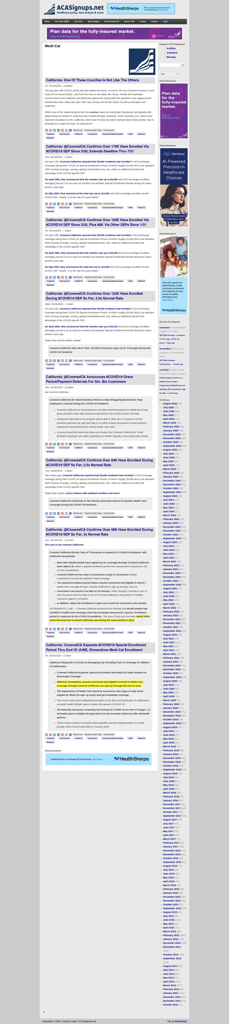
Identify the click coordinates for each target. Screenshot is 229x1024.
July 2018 (168, 777)
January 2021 (170, 661)
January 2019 (170, 754)
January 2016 (170, 893)
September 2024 (172, 492)
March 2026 (169, 422)
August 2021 (170, 634)
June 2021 (169, 642)
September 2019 (172, 723)
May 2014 (168, 977)
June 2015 (169, 920)
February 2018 (171, 796)
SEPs (131, 134)
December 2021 (171, 619)
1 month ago (172, 393)
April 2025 (168, 465)
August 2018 (170, 773)
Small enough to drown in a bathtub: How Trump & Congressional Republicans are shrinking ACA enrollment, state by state (172, 385)
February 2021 (171, 658)
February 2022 (171, 611)
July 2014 (168, 970)
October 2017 (170, 812)
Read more (78, 130)
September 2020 (172, 677)
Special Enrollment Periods (113, 134)
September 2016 (172, 862)
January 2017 (170, 846)
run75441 (164, 370)
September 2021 (172, 631)
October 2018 (170, 765)
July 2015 (168, 916)
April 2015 (168, 927)
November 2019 (172, 715)
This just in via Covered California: (64, 544)
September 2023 (172, 538)
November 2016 (172, 854)
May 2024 (168, 507)
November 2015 (172, 900)
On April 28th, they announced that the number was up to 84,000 (81, 179)
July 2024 (168, 500)
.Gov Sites (78, 21)
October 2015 (170, 904)
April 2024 (168, 511)
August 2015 (170, 912)
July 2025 (168, 453)
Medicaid (50, 138)
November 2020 (172, 669)
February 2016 (171, 889)
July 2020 (168, 685)
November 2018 (172, 762)
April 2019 (168, 742)
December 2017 (171, 804)
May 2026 (168, 415)
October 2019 (170, 719)
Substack (172, 52)
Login (165, 21)
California (50, 134)
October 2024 (170, 488)
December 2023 (171, 527)
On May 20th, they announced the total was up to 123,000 (77, 193)
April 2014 (168, 981)
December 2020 (171, 665)
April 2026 (168, 419)
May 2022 (168, 600)
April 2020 (168, 696)
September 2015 (172, 908)
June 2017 (169, 827)
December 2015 (171, 897)
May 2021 (168, 646)
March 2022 (169, 607)
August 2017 (170, 819)
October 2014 (170, 954)
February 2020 (171, 704)
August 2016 (170, 866)
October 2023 (170, 534)
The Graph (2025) (62, 21)
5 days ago (170, 343)
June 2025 (169, 457)
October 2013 (170, 1004)
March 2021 (169, 654)
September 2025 (172, 446)
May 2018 (168, 785)
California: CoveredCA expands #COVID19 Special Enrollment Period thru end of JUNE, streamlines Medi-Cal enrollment (96, 647)
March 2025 (169, 469)
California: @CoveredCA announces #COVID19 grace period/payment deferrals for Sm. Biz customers (89, 379)
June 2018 (169, 781)
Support (154, 21)
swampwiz (164, 327)
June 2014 (169, 974)
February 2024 (171, 519)
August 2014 (170, 966)
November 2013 (172, 1001)
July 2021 (168, 638)
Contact (143, 21)
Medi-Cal (141, 134)
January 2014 (170, 993)
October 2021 (170, 627)
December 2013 (171, 997)
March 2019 (169, 746)
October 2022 (170, 581)
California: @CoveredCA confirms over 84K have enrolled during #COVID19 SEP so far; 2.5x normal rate (99, 462)
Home (47, 21)
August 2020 (170, 681)
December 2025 (171, 434)
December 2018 (171, 758)
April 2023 (168, 557)
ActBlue (171, 48)
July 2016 (168, 869)
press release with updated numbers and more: (93, 493)
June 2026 (169, 411)
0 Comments (109, 130)
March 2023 (169, 561)
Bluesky (171, 57)
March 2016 (169, 885)
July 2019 (168, 731)
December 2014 (171, 943)
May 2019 (168, 738)
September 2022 (172, 584)
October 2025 (170, 442)
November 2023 (172, 530)
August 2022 (170, 588)
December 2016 (171, 850)
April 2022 (168, 604)
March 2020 (169, 700)
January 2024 (170, 523)
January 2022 (170, 615)
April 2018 (168, 789)
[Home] (74, 13)
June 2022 (169, 596)
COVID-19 (78, 134)
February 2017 (171, 842)
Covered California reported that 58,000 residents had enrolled (95, 161)
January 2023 (170, 569)
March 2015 (169, 931)
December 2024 (171, 480)
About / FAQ (129, 21)
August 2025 (170, 449)
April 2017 (168, 835)
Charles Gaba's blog (93, 130)
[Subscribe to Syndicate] (44, 1013)
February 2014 (171, 989)
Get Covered (64, 134)
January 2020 (170, 708)
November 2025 (172, 438)
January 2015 (170, 939)
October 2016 (170, 858)
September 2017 (172, 816)
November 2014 (172, 947)
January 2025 (170, 476)
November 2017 (172, 808)
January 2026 (170, 430)
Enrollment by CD (111, 21)
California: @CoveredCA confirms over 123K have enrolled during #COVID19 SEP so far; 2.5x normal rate (94, 296)
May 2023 (168, 554)
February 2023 (171, 565)
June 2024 (169, 503)
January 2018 (170, 800)
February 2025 (171, 473)
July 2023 (168, 546)
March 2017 (169, 839)
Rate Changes (93, 21)
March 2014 (169, 985)
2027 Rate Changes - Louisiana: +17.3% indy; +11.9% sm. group (172, 339)
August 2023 (170, 542)
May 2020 (168, 692)
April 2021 (168, 650)
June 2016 (169, 873)
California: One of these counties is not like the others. (93, 79)
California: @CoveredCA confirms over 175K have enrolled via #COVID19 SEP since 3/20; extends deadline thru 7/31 (97, 148)
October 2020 (170, 673)
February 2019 (171, 750)
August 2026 (170, 403)
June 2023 (169, 550)
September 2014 (172, 958)
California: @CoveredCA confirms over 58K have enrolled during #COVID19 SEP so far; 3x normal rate (99, 532)
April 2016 (168, 881)
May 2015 (168, 923)
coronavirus (92, 134)
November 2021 (172, 623)
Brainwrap (181, 1021)
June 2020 (169, 688)
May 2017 (168, 831)
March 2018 (169, 792)
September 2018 (172, 769)
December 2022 (171, 573)
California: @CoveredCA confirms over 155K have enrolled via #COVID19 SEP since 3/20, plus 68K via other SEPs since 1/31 (97, 222)
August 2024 (170, 496)
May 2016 (168, 877)
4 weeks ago (178, 364)
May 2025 (168, 461)
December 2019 (171, 712)
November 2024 (172, 484)
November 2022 (172, 577)
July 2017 (168, 823)
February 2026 (171, 426)
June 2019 (169, 735)
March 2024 (169, 515)
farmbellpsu (165, 348)
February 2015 (171, 935)
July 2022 (168, 592)
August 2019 (170, 727)
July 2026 (168, 407)
